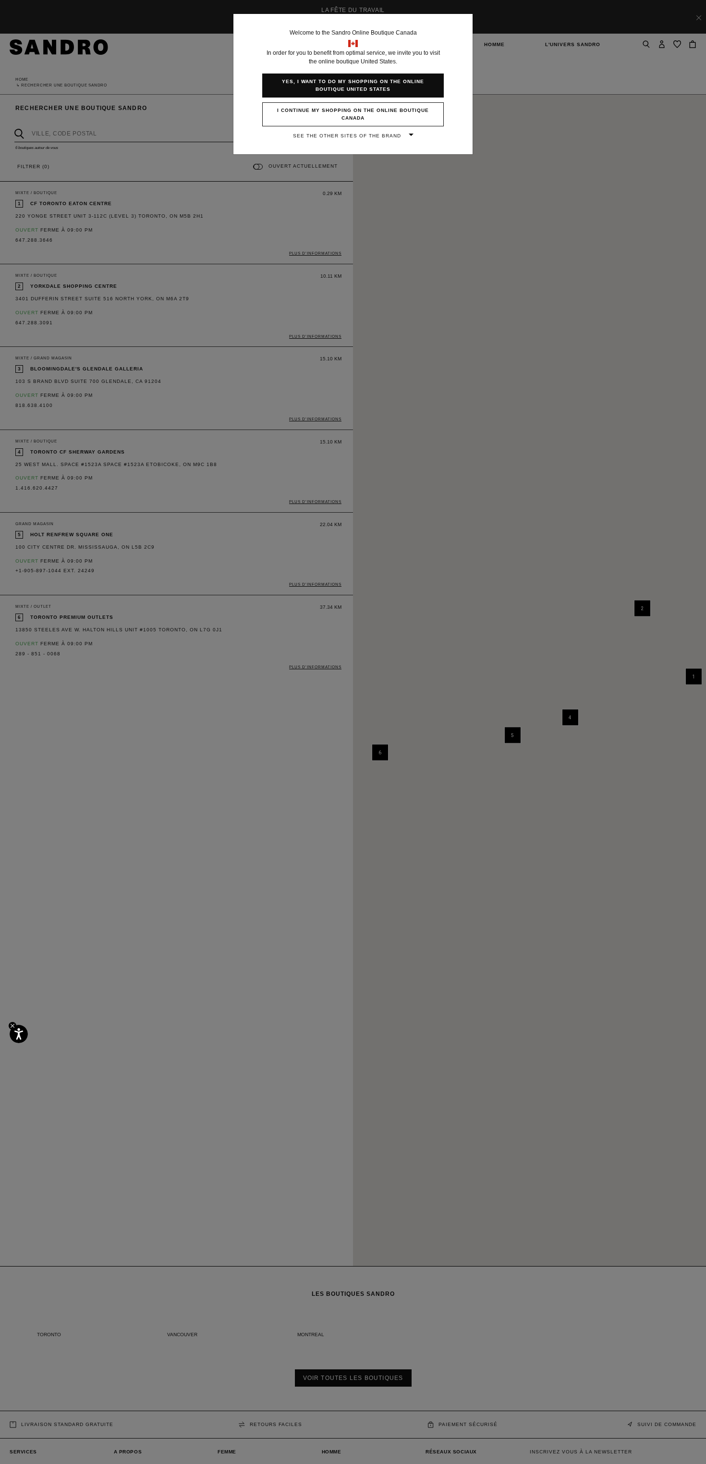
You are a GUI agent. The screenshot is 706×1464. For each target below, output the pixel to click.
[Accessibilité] (19, 1034)
